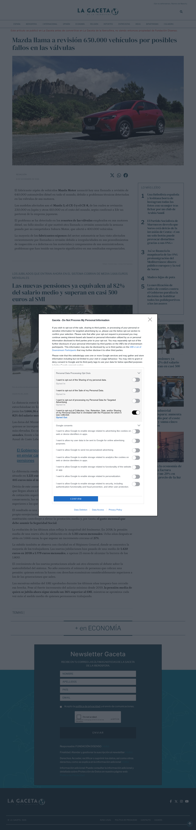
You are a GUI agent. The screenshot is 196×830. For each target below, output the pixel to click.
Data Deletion (80, 509)
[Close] (151, 320)
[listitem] (98, 373)
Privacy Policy (115, 509)
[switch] (136, 380)
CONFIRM (76, 499)
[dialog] (98, 415)
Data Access (98, 509)
